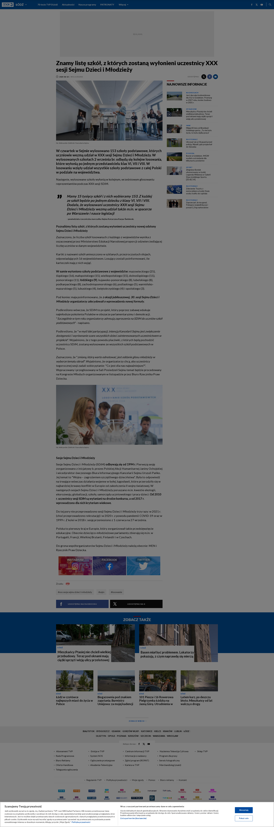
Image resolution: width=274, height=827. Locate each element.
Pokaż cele (244, 818)
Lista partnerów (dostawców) (133, 818)
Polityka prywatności (81, 822)
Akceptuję (243, 810)
